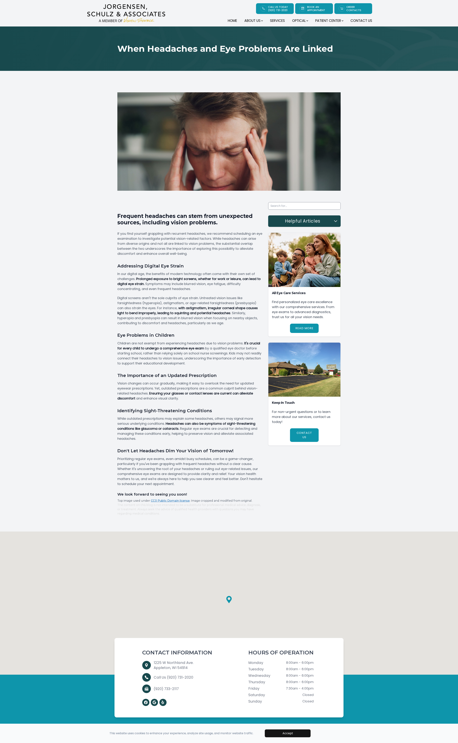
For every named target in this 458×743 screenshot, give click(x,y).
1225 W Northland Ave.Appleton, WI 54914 (174, 665)
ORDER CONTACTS (353, 8)
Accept (287, 733)
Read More (304, 328)
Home (232, 20)
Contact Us (361, 20)
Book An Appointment (316, 8)
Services (277, 20)
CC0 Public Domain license (170, 500)
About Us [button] (252, 20)
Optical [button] (299, 20)
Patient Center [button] (328, 20)
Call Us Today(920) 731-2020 (278, 8)
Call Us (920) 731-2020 (173, 677)
